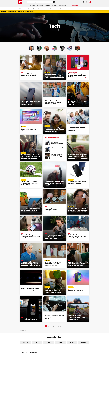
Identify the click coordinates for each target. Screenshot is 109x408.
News (37, 30)
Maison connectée (72, 30)
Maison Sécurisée (62, 5)
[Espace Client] (89, 2)
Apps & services (61, 2)
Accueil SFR (20, 2)
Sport (42, 8)
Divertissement (48, 8)
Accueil (27, 8)
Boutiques (79, 2)
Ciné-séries (33, 8)
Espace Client (89, 2)
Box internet (32, 5)
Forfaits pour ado (75, 5)
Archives (22, 352)
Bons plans (45, 30)
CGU (27, 352)
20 (60, 326)
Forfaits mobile (40, 5)
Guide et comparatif (57, 8)
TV (68, 5)
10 (58, 326)
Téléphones (47, 5)
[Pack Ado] (78, 67)
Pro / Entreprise (69, 2)
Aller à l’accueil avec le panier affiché (83, 2)
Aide (74, 2)
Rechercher (54, 2)
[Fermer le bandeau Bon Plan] (108, 11)
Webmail (86, 2)
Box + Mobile (54, 5)
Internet (63, 30)
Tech (38, 8)
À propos (32, 352)
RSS (36, 352)
